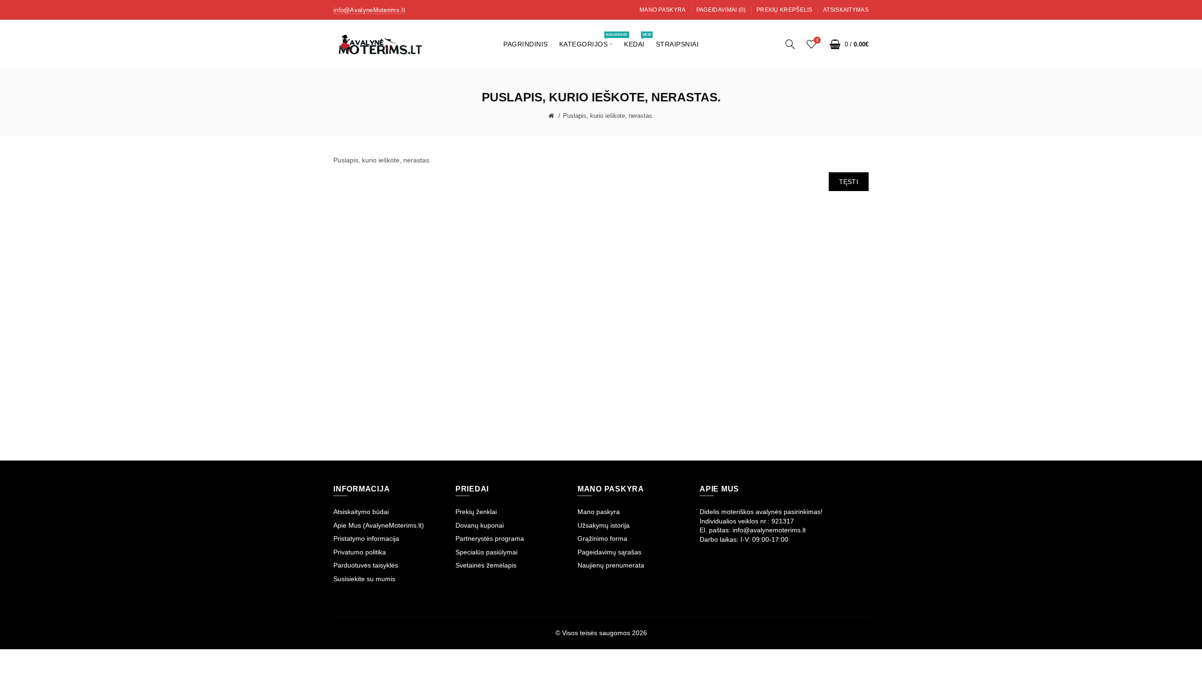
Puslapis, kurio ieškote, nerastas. (608, 115)
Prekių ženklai (476, 511)
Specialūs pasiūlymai (486, 552)
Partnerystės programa (489, 538)
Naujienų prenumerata (611, 565)
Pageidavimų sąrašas (609, 552)
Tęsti (849, 181)
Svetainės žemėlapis (485, 565)
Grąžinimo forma (602, 538)
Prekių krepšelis (784, 10)
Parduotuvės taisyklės (365, 565)
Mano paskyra (663, 10)
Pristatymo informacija (366, 538)
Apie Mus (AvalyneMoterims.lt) (378, 525)
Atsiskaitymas (846, 10)
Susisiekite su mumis (364, 579)
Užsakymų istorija (604, 525)
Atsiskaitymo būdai (361, 511)
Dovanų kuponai (479, 525)
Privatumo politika (359, 552)
